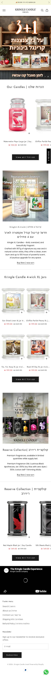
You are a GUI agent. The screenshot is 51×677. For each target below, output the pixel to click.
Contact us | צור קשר (12, 615)
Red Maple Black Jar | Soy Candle (17, 545)
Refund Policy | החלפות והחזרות (16, 623)
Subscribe (12, 655)
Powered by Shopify (37, 664)
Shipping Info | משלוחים (13, 619)
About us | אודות (10, 610)
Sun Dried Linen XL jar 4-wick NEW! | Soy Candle (13, 320)
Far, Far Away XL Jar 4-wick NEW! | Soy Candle (13, 367)
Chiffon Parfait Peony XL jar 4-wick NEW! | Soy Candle (38, 320)
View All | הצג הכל (25, 379)
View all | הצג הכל (25, 157)
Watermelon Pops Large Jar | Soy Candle (17, 141)
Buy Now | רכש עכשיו (25, 262)
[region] (25, 48)
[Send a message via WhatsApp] (46, 672)
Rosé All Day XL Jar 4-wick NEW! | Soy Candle (38, 367)
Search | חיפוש (9, 606)
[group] (25, 48)
